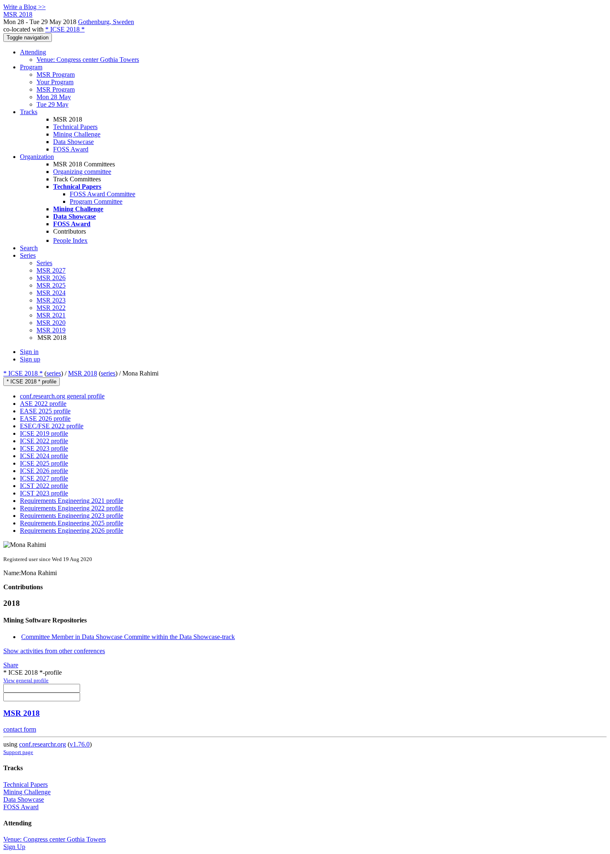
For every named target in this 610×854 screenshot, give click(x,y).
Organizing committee (82, 171)
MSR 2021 (51, 315)
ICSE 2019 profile (44, 433)
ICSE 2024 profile (44, 455)
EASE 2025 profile (45, 411)
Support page (18, 752)
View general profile (26, 680)
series (53, 373)
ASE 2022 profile (43, 403)
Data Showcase (73, 141)
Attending (33, 52)
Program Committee (96, 201)
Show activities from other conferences (54, 650)
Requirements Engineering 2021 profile (71, 500)
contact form (19, 729)
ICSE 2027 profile (44, 478)
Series (44, 262)
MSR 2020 (51, 322)
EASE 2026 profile (45, 418)
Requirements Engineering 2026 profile (71, 530)
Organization (37, 156)
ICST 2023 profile (44, 493)
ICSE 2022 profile (44, 440)
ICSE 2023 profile (44, 448)
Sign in (29, 351)
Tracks (28, 111)
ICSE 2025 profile (44, 463)
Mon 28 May (54, 96)
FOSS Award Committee (102, 194)
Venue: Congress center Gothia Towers (88, 59)
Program (31, 67)
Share (10, 665)
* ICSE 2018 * (65, 29)
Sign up (30, 359)
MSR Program (56, 74)
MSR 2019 (51, 330)
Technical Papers (75, 126)
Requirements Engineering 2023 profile (71, 515)
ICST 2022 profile (44, 485)
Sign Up (14, 846)
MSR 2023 (51, 300)
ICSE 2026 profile (44, 470)
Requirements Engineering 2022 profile (71, 508)
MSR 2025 (51, 285)
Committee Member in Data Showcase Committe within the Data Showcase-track (128, 636)
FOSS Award (70, 149)
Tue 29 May (52, 104)
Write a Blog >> (24, 6)
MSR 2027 (51, 270)
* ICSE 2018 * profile (31, 381)
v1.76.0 (80, 744)
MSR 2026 (51, 277)
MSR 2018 (82, 373)
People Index (70, 240)
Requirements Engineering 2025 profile (71, 523)
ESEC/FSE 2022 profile (51, 425)
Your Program (55, 81)
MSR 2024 (51, 292)
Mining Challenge (76, 134)
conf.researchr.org (42, 744)
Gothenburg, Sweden (106, 21)
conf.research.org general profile (62, 396)
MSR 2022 (51, 307)
